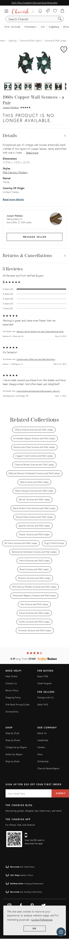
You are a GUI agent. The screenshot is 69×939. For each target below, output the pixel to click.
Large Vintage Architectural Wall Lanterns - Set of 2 (38, 391)
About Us (42, 733)
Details (34, 135)
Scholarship (43, 761)
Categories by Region (16, 747)
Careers (41, 747)
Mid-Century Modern (15, 172)
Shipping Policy (13, 697)
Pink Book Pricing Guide (17, 704)
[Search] (59, 19)
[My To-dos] (40, 11)
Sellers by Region (14, 754)
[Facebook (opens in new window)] (21, 905)
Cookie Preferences (41, 919)
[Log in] (32, 11)
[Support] (60, 931)
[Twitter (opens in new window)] (44, 905)
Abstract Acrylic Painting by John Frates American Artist (40, 331)
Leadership (42, 740)
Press (40, 754)
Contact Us (11, 683)
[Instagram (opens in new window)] (9, 905)
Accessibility (12, 711)
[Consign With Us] (48, 11)
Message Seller (34, 236)
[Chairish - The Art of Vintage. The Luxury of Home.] (20, 11)
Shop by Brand (13, 740)
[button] (7, 11)
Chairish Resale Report (48, 768)
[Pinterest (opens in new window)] (32, 905)
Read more (32, 152)
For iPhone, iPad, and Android (20, 824)
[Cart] (62, 11)
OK (34, 928)
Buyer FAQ (42, 676)
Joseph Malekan (11, 107)
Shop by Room (12, 761)
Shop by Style (12, 733)
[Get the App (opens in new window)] (14, 839)
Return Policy (12, 690)
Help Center (12, 676)
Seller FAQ (42, 704)
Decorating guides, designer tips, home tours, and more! (34, 810)
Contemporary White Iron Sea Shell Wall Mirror (36, 359)
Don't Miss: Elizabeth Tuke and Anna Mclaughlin (34, 2)
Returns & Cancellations (34, 255)
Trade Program (44, 683)
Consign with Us (45, 697)
